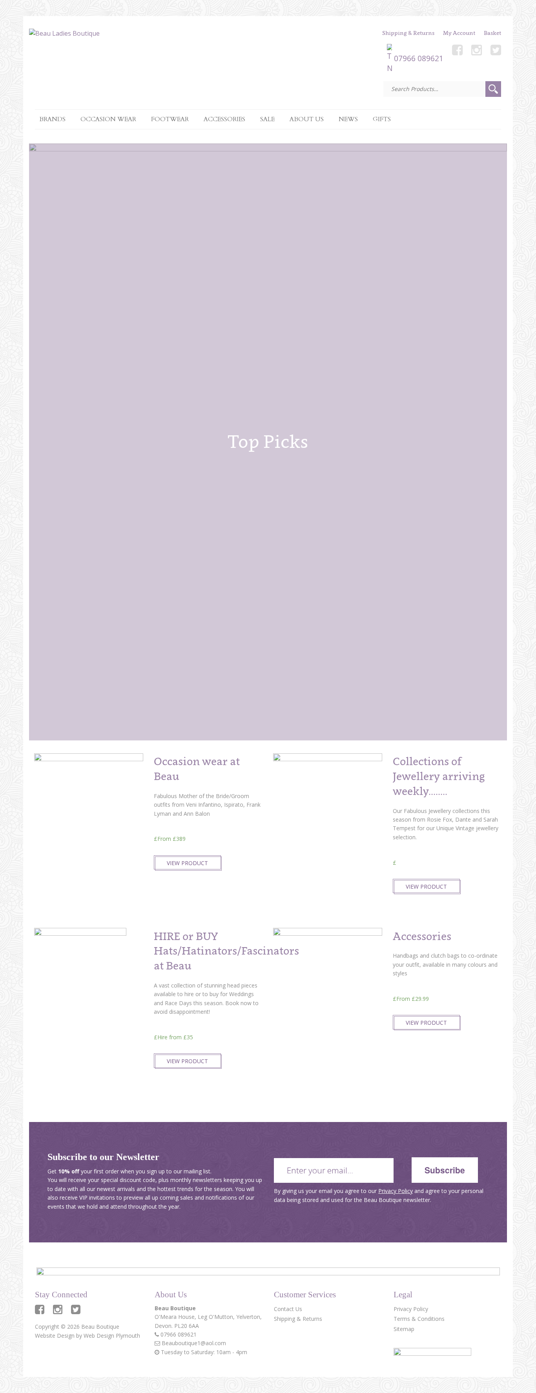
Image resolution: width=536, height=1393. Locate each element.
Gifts (382, 119)
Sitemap (404, 1329)
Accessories (224, 119)
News (348, 119)
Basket (492, 32)
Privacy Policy (395, 1191)
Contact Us (288, 1309)
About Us (307, 119)
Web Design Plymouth (112, 1335)
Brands (52, 119)
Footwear (170, 119)
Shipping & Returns (408, 32)
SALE (267, 119)
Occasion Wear (108, 119)
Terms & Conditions (419, 1318)
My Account (459, 32)
